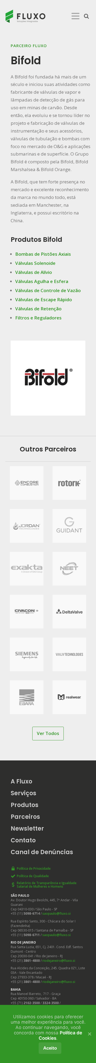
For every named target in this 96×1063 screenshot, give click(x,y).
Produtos (24, 805)
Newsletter (27, 828)
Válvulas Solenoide (35, 263)
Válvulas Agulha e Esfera (41, 281)
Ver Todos (48, 733)
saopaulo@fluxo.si (56, 913)
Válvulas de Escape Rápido (43, 299)
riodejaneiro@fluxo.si (58, 960)
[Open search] (86, 16)
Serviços (23, 793)
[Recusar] (89, 1033)
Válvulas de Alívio (33, 272)
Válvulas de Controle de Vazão (48, 290)
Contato (23, 840)
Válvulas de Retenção (38, 309)
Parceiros (25, 817)
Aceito (50, 1048)
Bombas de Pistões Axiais (43, 254)
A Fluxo (21, 781)
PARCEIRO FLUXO (29, 45)
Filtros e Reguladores (38, 318)
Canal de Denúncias (42, 852)
